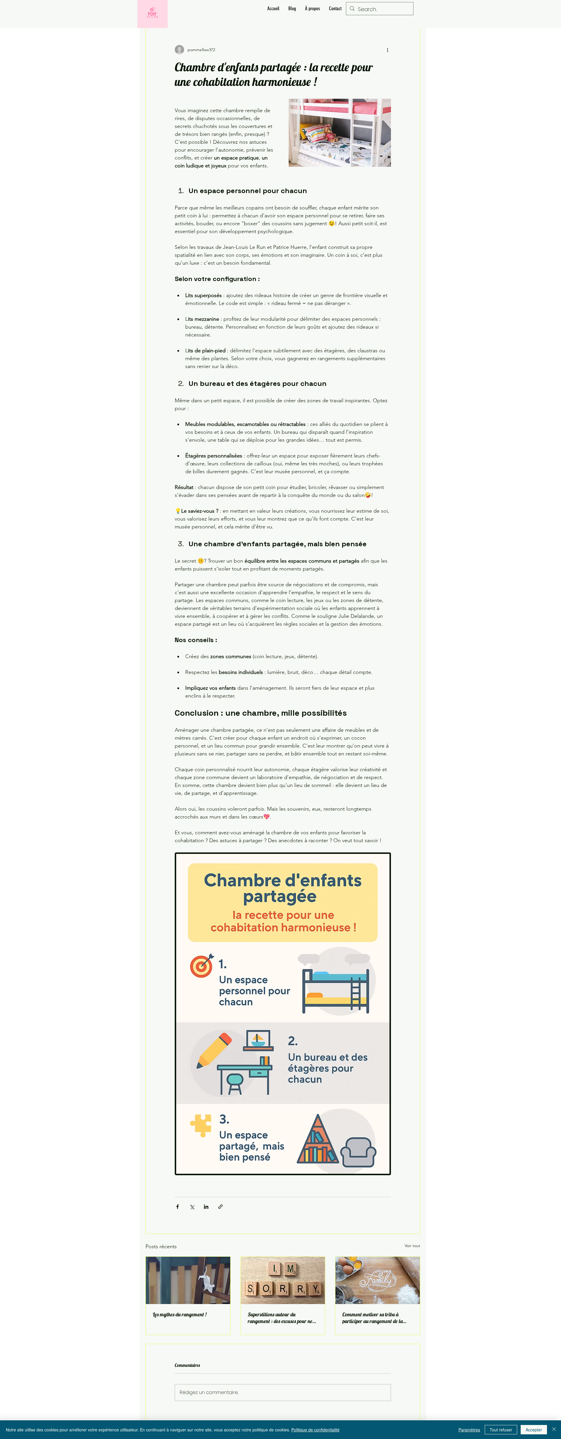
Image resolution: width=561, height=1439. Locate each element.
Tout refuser (501, 1430)
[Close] (553, 1429)
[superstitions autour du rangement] (283, 1280)
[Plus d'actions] (387, 49)
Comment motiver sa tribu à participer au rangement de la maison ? (372, 1317)
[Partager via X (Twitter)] (192, 1206)
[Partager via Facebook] (177, 1206)
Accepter (534, 1430)
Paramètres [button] (469, 1430)
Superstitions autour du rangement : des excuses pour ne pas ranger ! (280, 1317)
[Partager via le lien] (220, 1206)
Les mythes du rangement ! (180, 1314)
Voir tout (412, 1245)
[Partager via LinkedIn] (206, 1206)
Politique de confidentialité (315, 1430)
